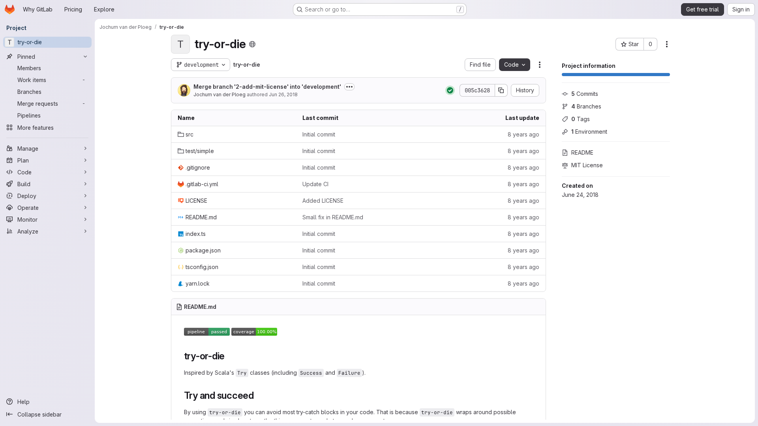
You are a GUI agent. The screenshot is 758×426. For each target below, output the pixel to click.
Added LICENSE (322, 200)
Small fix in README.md (332, 217)
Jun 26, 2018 (283, 94)
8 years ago (523, 134)
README (582, 152)
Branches (586, 106)
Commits (584, 93)
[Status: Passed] (450, 90)
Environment (589, 131)
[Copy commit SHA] (501, 90)
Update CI (315, 184)
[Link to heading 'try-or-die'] (230, 356)
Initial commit (318, 134)
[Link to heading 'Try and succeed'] (259, 395)
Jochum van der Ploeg (219, 94)
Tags (580, 119)
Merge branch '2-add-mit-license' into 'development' (267, 86)
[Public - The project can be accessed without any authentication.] (252, 44)
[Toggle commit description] (349, 86)
